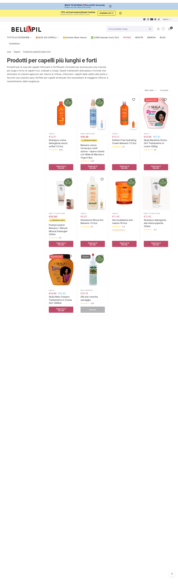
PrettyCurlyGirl (57, 213)
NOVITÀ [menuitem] (139, 37)
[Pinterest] (155, 19)
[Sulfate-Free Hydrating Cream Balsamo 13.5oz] (124, 113)
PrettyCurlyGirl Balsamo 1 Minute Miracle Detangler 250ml (58, 230)
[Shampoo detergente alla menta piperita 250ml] (156, 193)
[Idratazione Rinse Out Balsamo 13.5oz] (92, 193)
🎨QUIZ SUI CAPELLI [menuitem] (46, 37)
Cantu (52, 134)
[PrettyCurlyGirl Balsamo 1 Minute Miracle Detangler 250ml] (61, 193)
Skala (146, 134)
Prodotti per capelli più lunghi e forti (36, 51)
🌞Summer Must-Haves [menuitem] (75, 37)
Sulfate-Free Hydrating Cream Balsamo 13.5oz (124, 142)
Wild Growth (87, 290)
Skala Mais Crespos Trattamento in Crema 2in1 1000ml (60, 299)
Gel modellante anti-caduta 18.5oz (123, 221)
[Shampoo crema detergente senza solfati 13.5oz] (61, 113)
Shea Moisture (88, 134)
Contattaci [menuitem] (14, 43)
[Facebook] (144, 19)
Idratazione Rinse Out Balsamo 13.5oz (92, 221)
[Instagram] (148, 19)
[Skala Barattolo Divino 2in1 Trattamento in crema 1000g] (156, 113)
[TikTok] (159, 19)
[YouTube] (152, 19)
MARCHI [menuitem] (151, 37)
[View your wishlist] (163, 29)
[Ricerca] (150, 29)
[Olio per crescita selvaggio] (92, 270)
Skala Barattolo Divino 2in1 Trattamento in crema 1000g (155, 143)
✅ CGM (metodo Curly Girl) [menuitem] (105, 37)
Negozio (17, 51)
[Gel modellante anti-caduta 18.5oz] (124, 193)
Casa (9, 51)
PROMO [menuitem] (127, 37)
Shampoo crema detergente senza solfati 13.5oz (58, 143)
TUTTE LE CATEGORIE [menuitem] (18, 37)
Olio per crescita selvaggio (89, 298)
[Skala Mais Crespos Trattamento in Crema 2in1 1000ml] (61, 270)
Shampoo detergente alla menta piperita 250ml (155, 223)
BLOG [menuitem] (162, 37)
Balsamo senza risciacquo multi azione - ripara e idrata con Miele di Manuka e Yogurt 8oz (92, 151)
